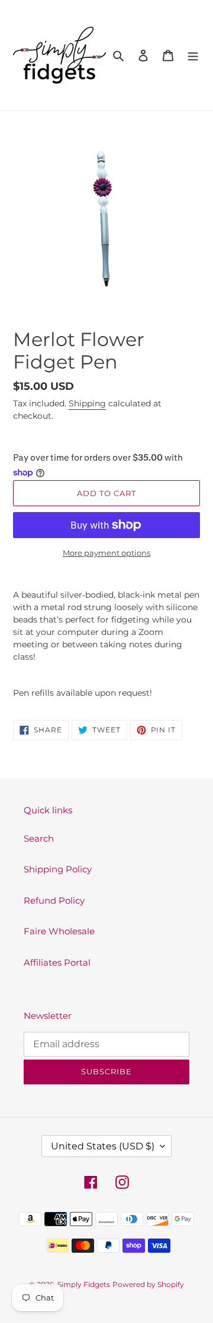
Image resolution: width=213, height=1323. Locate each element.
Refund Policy (54, 900)
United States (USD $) (102, 1146)
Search (39, 838)
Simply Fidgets (83, 1284)
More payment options (106, 553)
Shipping (87, 403)
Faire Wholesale (59, 931)
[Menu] (192, 55)
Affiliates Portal (57, 962)
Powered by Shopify (148, 1284)
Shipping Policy (58, 869)
